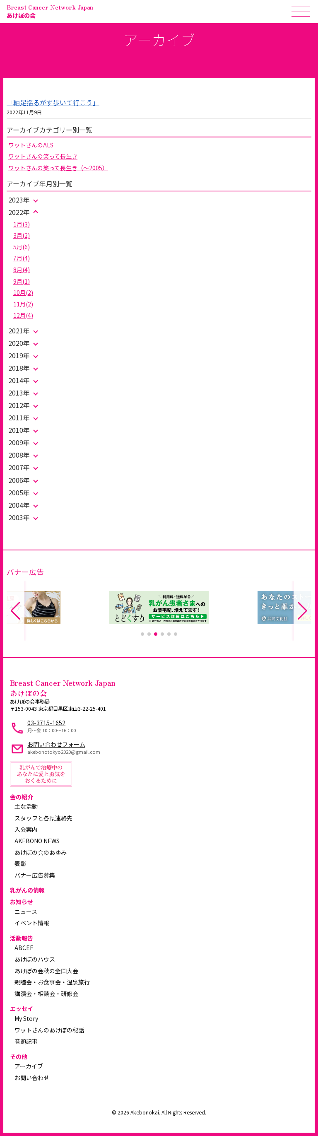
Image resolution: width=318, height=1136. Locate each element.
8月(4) (21, 269)
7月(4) (21, 258)
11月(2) (23, 304)
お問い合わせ (31, 1077)
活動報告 (21, 938)
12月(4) (23, 315)
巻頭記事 (26, 1041)
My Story (26, 1018)
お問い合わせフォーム (56, 744)
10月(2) (23, 292)
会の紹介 (21, 797)
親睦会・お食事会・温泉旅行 (52, 982)
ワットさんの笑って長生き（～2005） (58, 168)
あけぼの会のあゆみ (40, 852)
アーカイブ (28, 1066)
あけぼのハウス (34, 959)
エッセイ (21, 1008)
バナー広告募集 (34, 875)
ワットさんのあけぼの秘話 (49, 1030)
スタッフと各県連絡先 (43, 818)
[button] (142, 634)
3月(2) (21, 235)
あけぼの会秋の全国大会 (46, 971)
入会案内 (26, 829)
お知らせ (21, 901)
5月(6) (21, 247)
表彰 (20, 863)
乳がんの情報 (27, 890)
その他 (18, 1056)
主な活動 (26, 806)
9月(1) (21, 281)
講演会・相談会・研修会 (46, 993)
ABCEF (23, 947)
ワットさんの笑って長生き (42, 156)
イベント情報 (31, 923)
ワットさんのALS (30, 145)
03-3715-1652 (46, 723)
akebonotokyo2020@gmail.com (63, 751)
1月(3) (21, 224)
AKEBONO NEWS (37, 841)
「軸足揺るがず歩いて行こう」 (53, 102)
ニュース (25, 911)
